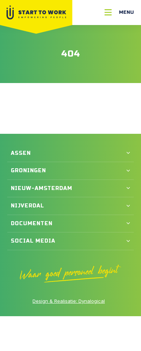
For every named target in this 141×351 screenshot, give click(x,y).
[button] (70, 153)
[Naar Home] (36, 12)
